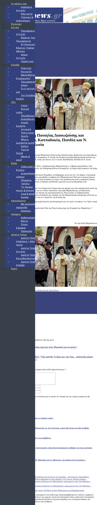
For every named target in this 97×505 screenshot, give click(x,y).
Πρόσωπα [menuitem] (26, 231)
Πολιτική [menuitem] (26, 68)
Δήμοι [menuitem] (24, 85)
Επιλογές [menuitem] (16, 24)
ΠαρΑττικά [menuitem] (27, 61)
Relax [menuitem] (14, 163)
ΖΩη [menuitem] (13, 102)
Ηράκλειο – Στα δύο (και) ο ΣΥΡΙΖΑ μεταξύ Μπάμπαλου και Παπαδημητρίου (52, 490)
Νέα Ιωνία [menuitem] (26, 14)
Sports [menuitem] (24, 136)
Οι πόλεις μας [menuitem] (19, 3)
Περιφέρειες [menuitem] (28, 81)
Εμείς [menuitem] (14, 268)
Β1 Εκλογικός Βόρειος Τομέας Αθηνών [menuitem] (26, 48)
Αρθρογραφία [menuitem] (28, 217)
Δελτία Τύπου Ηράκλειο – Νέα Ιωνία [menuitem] (26, 241)
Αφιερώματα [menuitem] (18, 200)
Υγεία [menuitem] (24, 105)
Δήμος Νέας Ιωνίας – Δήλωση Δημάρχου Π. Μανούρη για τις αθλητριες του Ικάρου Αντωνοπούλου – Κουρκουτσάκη (47, 71)
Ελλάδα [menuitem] (15, 65)
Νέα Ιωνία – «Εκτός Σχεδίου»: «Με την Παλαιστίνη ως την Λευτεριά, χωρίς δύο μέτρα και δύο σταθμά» (42, 41)
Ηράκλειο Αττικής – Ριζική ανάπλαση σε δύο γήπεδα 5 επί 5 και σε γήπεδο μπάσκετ (52, 479)
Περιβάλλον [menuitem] (28, 115)
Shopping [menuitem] (26, 180)
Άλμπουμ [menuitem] (26, 211)
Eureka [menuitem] (25, 197)
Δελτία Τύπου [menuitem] (19, 234)
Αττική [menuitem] (15, 27)
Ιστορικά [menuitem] (26, 129)
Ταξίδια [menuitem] (25, 183)
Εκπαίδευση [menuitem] (28, 119)
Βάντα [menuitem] (24, 221)
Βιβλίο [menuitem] (24, 146)
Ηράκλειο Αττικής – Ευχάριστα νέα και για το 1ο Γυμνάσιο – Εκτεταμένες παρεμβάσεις (53, 477)
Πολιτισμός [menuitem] (27, 132)
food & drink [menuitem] (27, 194)
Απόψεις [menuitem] (16, 214)
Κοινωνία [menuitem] (26, 71)
